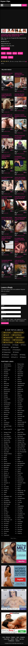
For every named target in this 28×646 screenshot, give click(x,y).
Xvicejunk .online (21, 482)
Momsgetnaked (21, 463)
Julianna (5, 131)
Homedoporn (16, 349)
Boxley (18, 153)
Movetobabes (21, 517)
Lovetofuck (6, 410)
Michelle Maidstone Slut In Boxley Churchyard (20, 137)
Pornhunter (5, 357)
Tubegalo (15, 344)
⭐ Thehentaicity (17, 339)
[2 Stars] (3, 61)
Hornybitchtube (21, 498)
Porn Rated (6, 521)
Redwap (22, 354)
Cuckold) (22, 235)
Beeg (19, 459)
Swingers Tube (7, 447)
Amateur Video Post (21, 430)
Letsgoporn (6, 406)
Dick (18, 278)
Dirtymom (20, 395)
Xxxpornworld (7, 517)
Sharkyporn (6, 418)
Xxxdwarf (20, 496)
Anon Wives (6, 434)
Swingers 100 (7, 442)
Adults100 (6, 424)
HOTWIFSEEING (18, 257)
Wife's (11, 57)
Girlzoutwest (20, 399)
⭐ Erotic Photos (16, 335)
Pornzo (23, 344)
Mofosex (20, 379)
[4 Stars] (7, 61)
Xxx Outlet (6, 486)
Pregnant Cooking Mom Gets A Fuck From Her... (20, 116)
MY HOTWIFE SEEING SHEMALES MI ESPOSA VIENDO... (20, 240)
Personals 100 (21, 416)
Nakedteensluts (21, 383)
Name (3, 305)
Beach (16, 639)
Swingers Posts (7, 432)
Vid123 (19, 469)
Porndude (6, 373)
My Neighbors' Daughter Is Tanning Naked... (20, 158)
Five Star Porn (21, 494)
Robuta (5, 510)
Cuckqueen (6, 276)
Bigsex (19, 488)
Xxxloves (20, 531)
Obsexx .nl (6, 473)
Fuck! (9, 193)
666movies (6, 383)
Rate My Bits (7, 440)
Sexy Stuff (6, 451)
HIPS (7, 213)
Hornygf (19, 402)
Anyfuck (19, 387)
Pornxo (5, 461)
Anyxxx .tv (20, 455)
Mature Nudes (21, 410)
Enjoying (22, 110)
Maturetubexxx (7, 463)
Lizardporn (20, 406)
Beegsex (6, 375)
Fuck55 (19, 475)
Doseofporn (20, 371)
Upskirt (12, 639)
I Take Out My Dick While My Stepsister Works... (20, 262)
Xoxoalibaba (20, 492)
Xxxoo (5, 533)
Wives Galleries (21, 446)
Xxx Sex (19, 500)
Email (3, 309)
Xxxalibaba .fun (21, 513)
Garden (22, 174)
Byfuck (19, 393)
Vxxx (5, 484)
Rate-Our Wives (7, 438)
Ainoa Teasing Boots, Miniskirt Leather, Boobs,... (7, 238)
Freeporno (6, 488)
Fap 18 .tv (14, 357)
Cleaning (22, 193)
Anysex (19, 486)
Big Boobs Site (7, 502)
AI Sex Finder (21, 426)
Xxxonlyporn (7, 515)
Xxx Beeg (20, 510)
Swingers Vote (21, 442)
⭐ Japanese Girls (8, 337)
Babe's (5, 152)
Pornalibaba (6, 500)
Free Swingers (7, 436)
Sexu (5, 494)
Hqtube (5, 490)
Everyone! (19, 214)
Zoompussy (6, 422)
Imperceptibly (19, 91)
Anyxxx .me (6, 377)
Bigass (5, 457)
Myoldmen (6, 467)
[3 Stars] (5, 61)
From (21, 132)
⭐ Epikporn (6, 339)
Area (5, 89)
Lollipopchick (7, 408)
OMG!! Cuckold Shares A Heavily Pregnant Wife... (20, 219)
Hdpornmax (20, 373)
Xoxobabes (20, 521)
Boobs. (7, 254)
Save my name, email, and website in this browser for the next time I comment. (13, 320)
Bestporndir (20, 389)
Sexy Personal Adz (22, 451)
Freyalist (20, 369)
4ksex (5, 381)
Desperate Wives (22, 434)
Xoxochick (6, 523)
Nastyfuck (20, 414)
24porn (19, 377)
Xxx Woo (6, 513)
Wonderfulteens (7, 366)
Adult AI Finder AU (22, 422)
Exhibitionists (6, 48)
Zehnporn (20, 420)
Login (18, 637)
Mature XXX (6, 412)
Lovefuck (20, 408)
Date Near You (21, 447)
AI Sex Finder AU (8, 429)
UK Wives (6, 444)
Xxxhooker (6, 531)
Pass (15, 53)
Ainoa (5, 254)
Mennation (20, 412)
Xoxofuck (20, 523)
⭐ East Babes (20, 337)
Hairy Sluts (20, 400)
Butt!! (5, 213)
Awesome (19, 235)
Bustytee (6, 393)
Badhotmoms (7, 389)
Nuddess (6, 416)
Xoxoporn (6, 525)
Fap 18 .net (6, 379)
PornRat (19, 467)
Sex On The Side (22, 449)
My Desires (20, 436)
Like (22, 214)
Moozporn (6, 414)
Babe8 (19, 471)
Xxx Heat (6, 527)
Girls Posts (6, 385)
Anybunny (6, 498)
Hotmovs (20, 381)
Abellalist (6, 371)
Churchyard (22, 153)
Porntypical (20, 508)
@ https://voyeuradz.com (18, 643)
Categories (22, 637)
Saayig (5, 508)
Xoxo (19, 504)
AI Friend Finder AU (7, 426)
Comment (4, 294)
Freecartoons (7, 399)
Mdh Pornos (20, 465)
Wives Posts (20, 432)
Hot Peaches (7, 404)
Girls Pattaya (7, 504)
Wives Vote (6, 446)
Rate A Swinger (21, 438)
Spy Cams (22, 639)
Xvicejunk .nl (7, 482)
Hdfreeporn (5, 354)
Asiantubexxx (21, 479)
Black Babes (7, 465)
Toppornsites (15, 347)
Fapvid (5, 455)
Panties (8, 131)
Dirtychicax (20, 473)
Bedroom (18, 193)
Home (20, 278)
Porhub (19, 519)
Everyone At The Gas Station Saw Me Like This (20, 198)
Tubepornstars (6, 352)
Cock (4, 53)
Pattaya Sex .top (21, 490)
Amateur (6, 387)
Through (5, 57)
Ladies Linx (6, 449)
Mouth (9, 53)
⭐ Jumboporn (19, 342)
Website (3, 313)
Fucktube (20, 502)
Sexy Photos (20, 366)
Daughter (18, 174)
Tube (5, 420)
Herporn (19, 484)
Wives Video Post (22, 444)
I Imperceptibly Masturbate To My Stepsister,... (19, 75)
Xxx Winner (6, 529)
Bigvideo (20, 453)
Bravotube (5, 347)
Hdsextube (20, 367)
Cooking (18, 132)
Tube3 (5, 492)
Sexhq (5, 479)
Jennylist (20, 404)
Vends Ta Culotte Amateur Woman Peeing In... (6, 157)
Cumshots (19, 110)
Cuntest (5, 395)
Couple (7, 233)
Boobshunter (7, 391)
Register (13, 637)
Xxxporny (20, 533)
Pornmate (6, 469)
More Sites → (14, 538)
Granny (5, 400)
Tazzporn (20, 418)
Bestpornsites (21, 364)
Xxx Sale (20, 527)
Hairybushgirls (7, 402)
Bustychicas (20, 391)
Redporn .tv (20, 461)
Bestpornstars (6, 349)
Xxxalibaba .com (8, 496)
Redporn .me (7, 477)
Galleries (17, 640)
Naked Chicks (6, 344)
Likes (23, 91)
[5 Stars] (8, 61)
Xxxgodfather (21, 506)
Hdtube (5, 480)
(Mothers (5, 193)
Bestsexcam (20, 480)
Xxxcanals (20, 529)
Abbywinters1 (21, 385)
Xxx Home (6, 506)
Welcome (8, 637)
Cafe (5, 233)
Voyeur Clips (5, 1)
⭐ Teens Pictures (8, 342)
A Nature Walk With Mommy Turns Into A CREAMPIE (7, 96)
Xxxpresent (6, 535)
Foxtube (6, 367)
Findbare (20, 397)
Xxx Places (20, 512)
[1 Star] (2, 61)
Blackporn (6, 475)
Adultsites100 (21, 424)
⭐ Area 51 (6, 335)
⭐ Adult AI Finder (18, 332)
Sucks (20, 53)
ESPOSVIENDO (20, 256)
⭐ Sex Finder (7, 332)
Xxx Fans (20, 525)
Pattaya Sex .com (8, 519)
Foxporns (14, 354)
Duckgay (6, 397)
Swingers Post (21, 440)
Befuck (5, 459)
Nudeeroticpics (7, 364)
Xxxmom (6, 471)
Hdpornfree (20, 375)
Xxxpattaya (20, 515)
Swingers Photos (8, 453)
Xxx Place (6, 512)
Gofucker (16, 352)
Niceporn (23, 357)
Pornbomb (20, 477)
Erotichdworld (7, 369)
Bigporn (19, 457)
